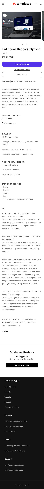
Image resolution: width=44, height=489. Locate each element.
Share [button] (6, 331)
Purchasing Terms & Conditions (17, 446)
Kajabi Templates (24, 485)
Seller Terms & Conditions (15, 451)
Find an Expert (10, 431)
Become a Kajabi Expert (14, 426)
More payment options (22, 69)
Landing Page (10, 387)
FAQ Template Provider (14, 470)
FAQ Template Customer (14, 465)
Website (8, 397)
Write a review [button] (22, 365)
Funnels (8, 392)
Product (8, 402)
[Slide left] (17, 44)
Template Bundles (12, 407)
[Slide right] (26, 44)
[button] (2, 3)
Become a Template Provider (16, 421)
